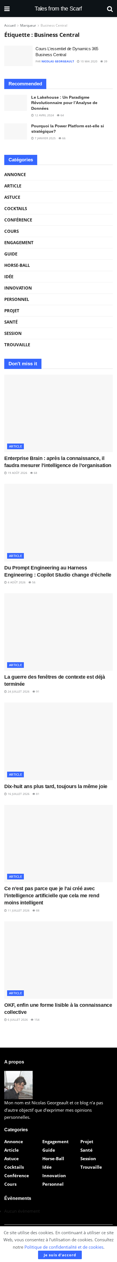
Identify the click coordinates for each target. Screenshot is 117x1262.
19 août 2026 (17, 473)
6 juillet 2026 (17, 1020)
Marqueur (28, 25)
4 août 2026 (16, 582)
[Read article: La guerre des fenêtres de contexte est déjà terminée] (58, 632)
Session (13, 333)
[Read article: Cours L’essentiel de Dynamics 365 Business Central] (18, 56)
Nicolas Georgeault (57, 61)
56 (33, 582)
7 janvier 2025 (45, 138)
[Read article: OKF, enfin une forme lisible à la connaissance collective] (58, 960)
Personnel (16, 299)
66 (63, 138)
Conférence (18, 220)
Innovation (18, 288)
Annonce (15, 174)
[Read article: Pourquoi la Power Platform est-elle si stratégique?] (15, 131)
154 (36, 1020)
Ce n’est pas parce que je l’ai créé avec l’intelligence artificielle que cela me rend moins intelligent (51, 896)
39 (105, 61)
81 (37, 794)
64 (62, 115)
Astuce (12, 197)
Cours (11, 231)
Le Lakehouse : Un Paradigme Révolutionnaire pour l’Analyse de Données (64, 103)
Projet (11, 310)
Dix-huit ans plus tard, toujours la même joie (55, 786)
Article (12, 186)
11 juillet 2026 (18, 910)
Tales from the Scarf (58, 8)
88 (37, 910)
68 (35, 473)
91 (37, 691)
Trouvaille (17, 344)
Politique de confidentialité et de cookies (63, 1247)
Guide (10, 254)
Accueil (10, 25)
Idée (8, 276)
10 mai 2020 (88, 61)
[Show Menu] (7, 8)
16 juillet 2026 (18, 794)
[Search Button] (110, 8)
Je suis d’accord (60, 1254)
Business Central (54, 25)
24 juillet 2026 (18, 691)
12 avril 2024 (44, 115)
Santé (11, 322)
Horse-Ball (17, 265)
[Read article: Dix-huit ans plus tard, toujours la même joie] (58, 741)
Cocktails (15, 208)
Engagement (19, 242)
